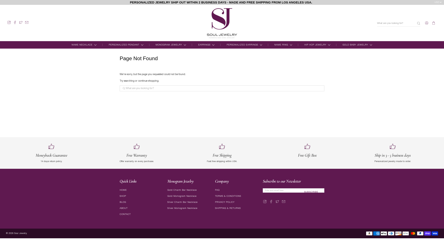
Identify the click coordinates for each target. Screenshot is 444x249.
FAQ (217, 190)
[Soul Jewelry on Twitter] (21, 24)
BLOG (123, 202)
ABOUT (124, 208)
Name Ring (281, 45)
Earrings (204, 45)
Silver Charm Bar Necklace (182, 202)
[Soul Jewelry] (222, 23)
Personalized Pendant (124, 45)
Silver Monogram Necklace (182, 208)
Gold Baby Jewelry (355, 45)
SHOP (123, 196)
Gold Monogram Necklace (182, 196)
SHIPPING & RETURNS (228, 208)
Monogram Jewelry (169, 45)
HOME (123, 190)
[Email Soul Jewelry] (27, 24)
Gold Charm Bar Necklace (182, 190)
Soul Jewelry (20, 233)
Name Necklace (82, 45)
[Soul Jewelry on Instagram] (9, 24)
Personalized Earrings (242, 45)
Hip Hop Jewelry (315, 45)
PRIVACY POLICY (224, 202)
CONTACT (125, 214)
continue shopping (148, 81)
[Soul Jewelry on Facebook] (15, 24)
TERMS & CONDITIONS (228, 196)
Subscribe (311, 192)
